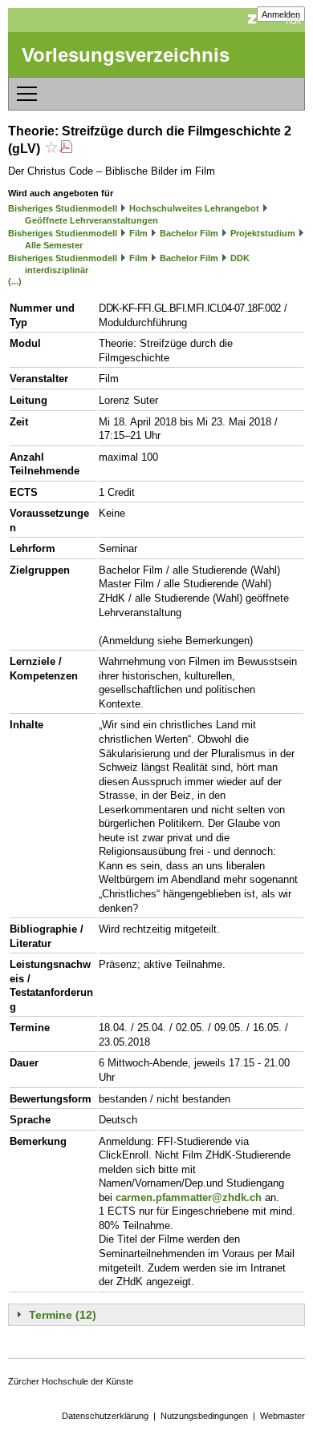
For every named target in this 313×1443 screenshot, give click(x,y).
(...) (15, 281)
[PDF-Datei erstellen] (65, 148)
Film (138, 233)
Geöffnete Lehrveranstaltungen (91, 220)
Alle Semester (54, 245)
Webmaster (282, 1416)
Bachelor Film (189, 233)
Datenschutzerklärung (105, 1416)
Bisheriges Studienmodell (62, 208)
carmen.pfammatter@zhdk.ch (189, 1197)
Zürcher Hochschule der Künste (70, 1381)
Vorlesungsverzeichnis (126, 55)
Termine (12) (62, 1314)
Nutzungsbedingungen (204, 1416)
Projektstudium (262, 233)
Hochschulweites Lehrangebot (194, 208)
